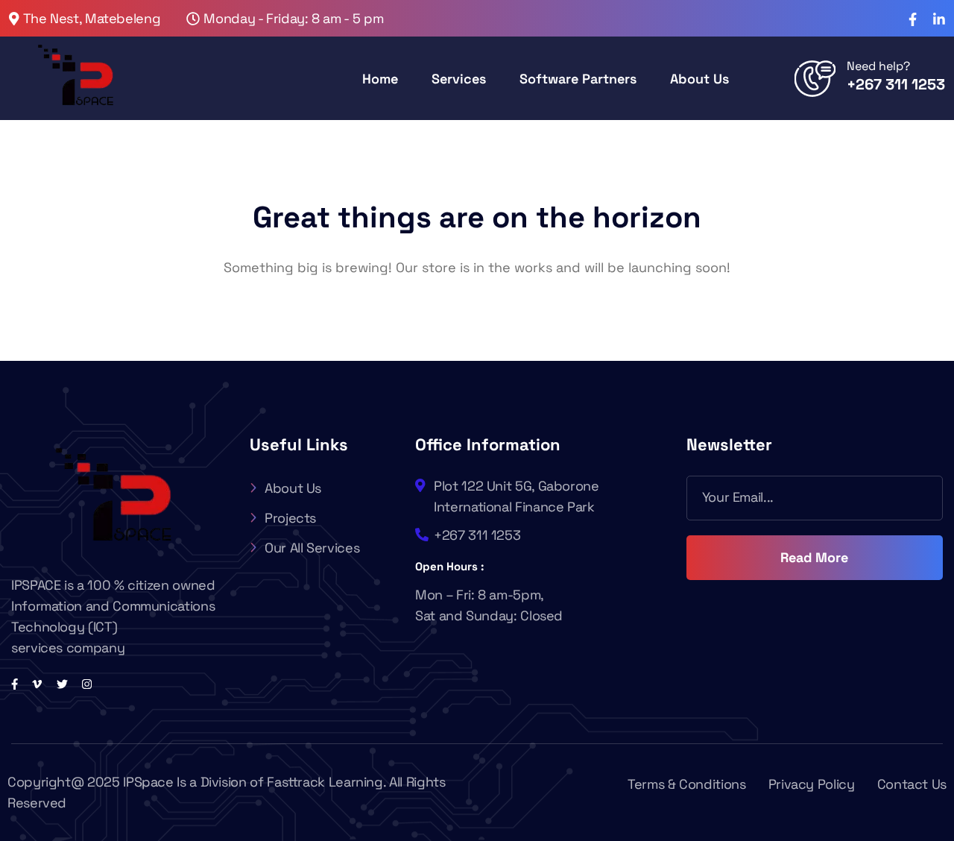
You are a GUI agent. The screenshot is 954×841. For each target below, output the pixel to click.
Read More (814, 557)
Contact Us (912, 784)
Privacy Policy (811, 784)
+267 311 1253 (896, 84)
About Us (293, 488)
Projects (290, 517)
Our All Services (312, 547)
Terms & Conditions (687, 784)
